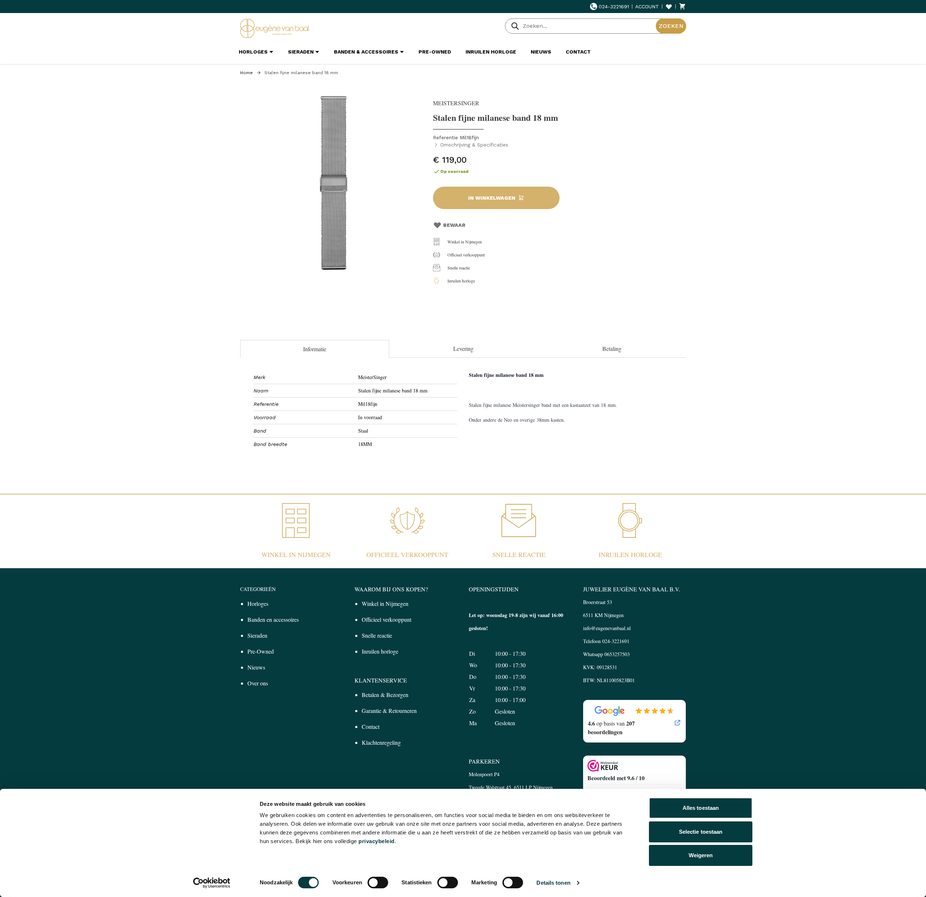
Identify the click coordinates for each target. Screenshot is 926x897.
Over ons (257, 683)
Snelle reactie (458, 268)
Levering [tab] (463, 348)
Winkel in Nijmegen (464, 242)
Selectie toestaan (701, 832)
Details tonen (553, 883)
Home (246, 72)
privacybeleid (376, 841)
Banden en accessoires (273, 619)
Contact (370, 726)
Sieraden (257, 635)
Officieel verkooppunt (466, 255)
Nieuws (256, 667)
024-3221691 (614, 6)
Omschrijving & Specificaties (474, 145)
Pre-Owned (260, 651)
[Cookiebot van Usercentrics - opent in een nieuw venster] (211, 882)
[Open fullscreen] (333, 183)
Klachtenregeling (381, 742)
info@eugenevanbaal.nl (607, 628)
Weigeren (701, 855)
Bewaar (454, 225)
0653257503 (617, 654)
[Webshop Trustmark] (634, 765)
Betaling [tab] (611, 348)
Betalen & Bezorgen (385, 694)
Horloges (257, 603)
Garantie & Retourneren (389, 710)
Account (647, 6)
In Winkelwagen (491, 198)
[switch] (378, 882)
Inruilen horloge (461, 281)
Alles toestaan (701, 808)
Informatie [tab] (314, 349)
